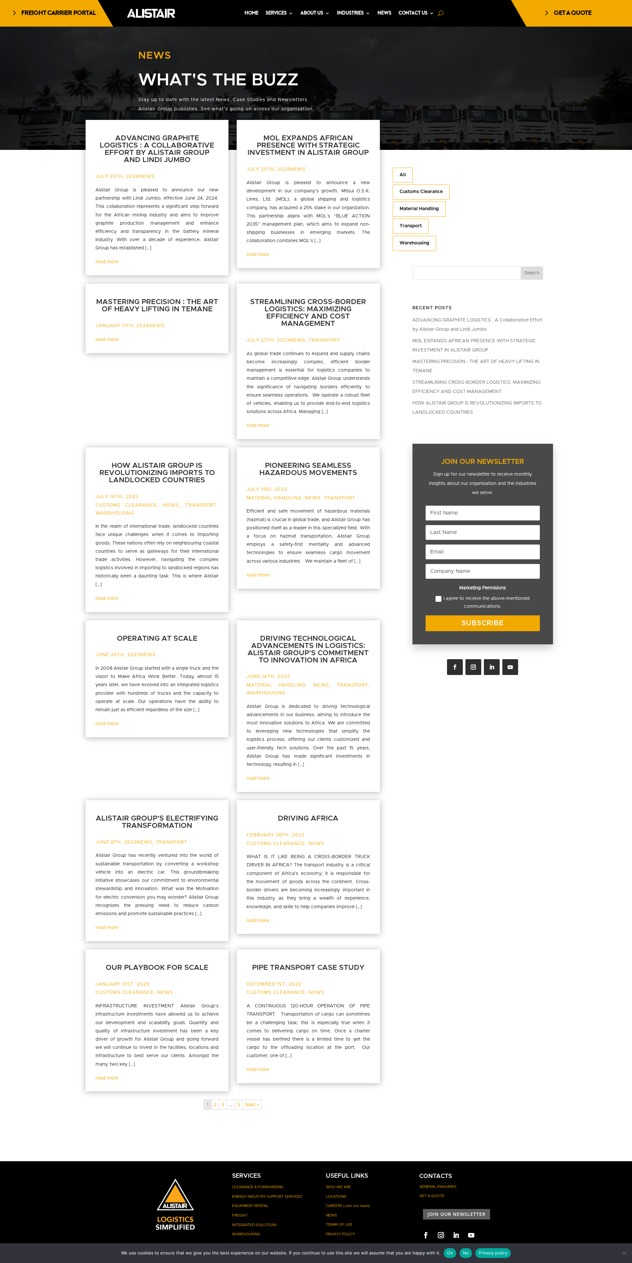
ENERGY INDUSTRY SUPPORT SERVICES (267, 1196)
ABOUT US (312, 13)
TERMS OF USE (339, 1224)
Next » (252, 1104)
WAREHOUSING (246, 1234)
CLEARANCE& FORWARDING (257, 1187)
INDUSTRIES (350, 13)
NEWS (384, 13)
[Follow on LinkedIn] (492, 667)
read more (106, 261)
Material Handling (419, 209)
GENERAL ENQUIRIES (438, 1187)
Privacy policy (493, 1252)
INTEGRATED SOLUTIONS (254, 1225)
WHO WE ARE (338, 1187)
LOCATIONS (336, 1196)
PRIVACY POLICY (340, 1234)
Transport (411, 226)
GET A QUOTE (573, 13)
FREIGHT (240, 1215)
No (466, 1252)
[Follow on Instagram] (473, 667)
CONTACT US (413, 13)
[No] (623, 1253)
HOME (251, 13)
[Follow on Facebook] (455, 667)
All (403, 175)
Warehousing (414, 243)
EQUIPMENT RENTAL (250, 1206)
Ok (450, 1252)
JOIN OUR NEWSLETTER (457, 1214)
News (147, 176)
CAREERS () (348, 1206)
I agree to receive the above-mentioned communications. (486, 602)
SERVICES (276, 13)
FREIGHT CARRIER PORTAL (58, 13)
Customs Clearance (421, 191)
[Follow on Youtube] (510, 667)
